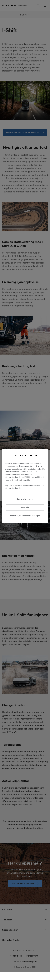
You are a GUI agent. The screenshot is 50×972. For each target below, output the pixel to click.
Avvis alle (25, 507)
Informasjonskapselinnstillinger (25, 516)
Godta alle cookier (25, 499)
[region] (25, 486)
